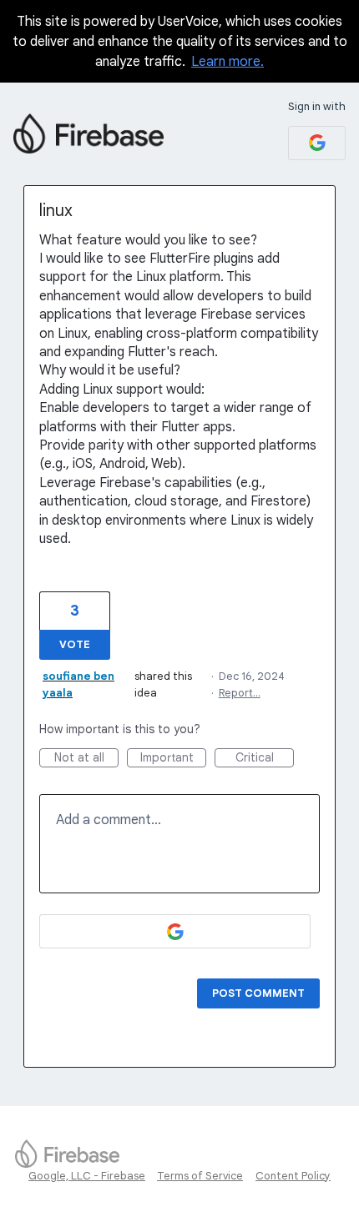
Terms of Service (200, 1176)
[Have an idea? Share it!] (88, 133)
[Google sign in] (317, 143)
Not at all (86, 758)
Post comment (258, 993)
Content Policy (293, 1176)
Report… (239, 693)
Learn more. (227, 61)
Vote (74, 644)
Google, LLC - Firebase (86, 1176)
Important (173, 758)
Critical (264, 758)
